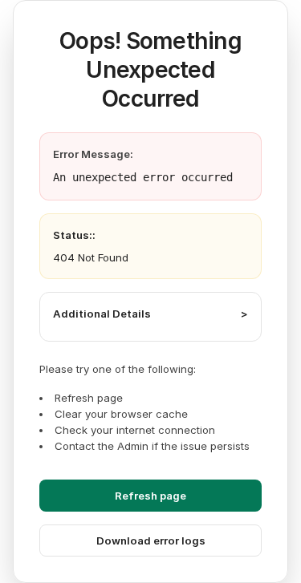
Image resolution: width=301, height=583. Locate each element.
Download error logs (150, 540)
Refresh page (150, 495)
